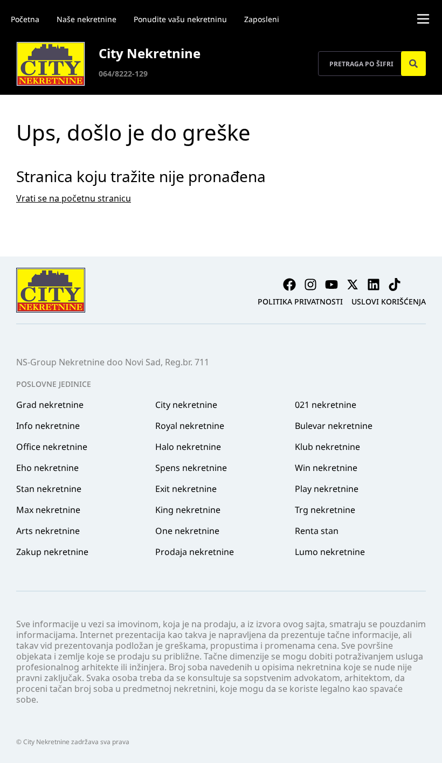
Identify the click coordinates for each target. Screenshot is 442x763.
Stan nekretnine (48, 489)
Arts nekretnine (48, 531)
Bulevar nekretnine (333, 426)
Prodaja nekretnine (194, 552)
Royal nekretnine (189, 426)
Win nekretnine (326, 468)
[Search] (413, 63)
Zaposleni (261, 19)
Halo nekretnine (188, 447)
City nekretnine (186, 405)
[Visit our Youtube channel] (331, 284)
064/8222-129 (123, 73)
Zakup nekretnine (52, 552)
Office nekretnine (51, 447)
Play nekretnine (326, 489)
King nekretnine (187, 510)
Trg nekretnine (325, 510)
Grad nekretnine (50, 405)
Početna (25, 19)
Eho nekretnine (47, 468)
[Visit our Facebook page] (289, 284)
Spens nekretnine (191, 468)
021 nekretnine (325, 405)
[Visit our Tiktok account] (394, 284)
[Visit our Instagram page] (310, 284)
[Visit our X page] (352, 284)
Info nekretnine (48, 426)
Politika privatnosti (300, 301)
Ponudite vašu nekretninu (180, 19)
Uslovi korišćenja (388, 301)
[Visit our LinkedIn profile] (373, 284)
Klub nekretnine (327, 447)
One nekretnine (187, 531)
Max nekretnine (48, 510)
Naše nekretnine (86, 19)
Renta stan (317, 531)
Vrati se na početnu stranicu (73, 198)
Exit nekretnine (186, 489)
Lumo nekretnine (330, 552)
